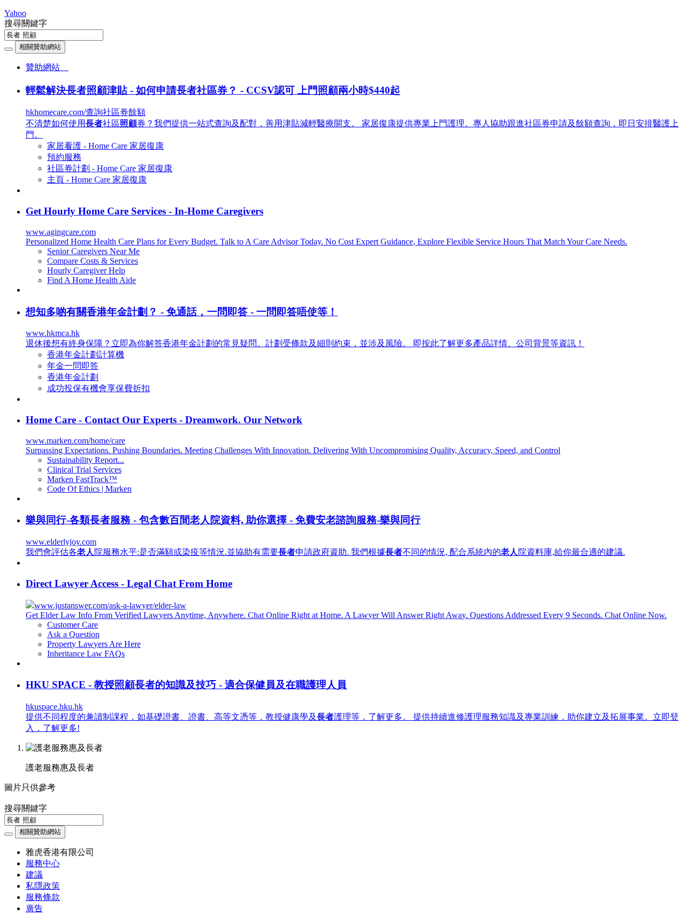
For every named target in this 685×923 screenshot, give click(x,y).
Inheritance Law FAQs (86, 653)
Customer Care (72, 624)
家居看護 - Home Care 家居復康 (105, 145)
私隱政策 (43, 885)
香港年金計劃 (72, 377)
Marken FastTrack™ (82, 479)
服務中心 (43, 863)
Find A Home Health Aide (91, 280)
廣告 (34, 908)
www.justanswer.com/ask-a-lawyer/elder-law (110, 605)
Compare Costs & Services (92, 260)
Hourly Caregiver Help (86, 270)
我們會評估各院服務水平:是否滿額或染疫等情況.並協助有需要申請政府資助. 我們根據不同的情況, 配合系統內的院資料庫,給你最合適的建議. (325, 551)
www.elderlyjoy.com (61, 541)
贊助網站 (47, 67)
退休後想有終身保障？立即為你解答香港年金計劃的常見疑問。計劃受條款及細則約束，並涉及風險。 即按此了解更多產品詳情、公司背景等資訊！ (305, 343)
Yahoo (15, 13)
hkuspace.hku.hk (54, 706)
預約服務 (64, 157)
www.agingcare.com (61, 232)
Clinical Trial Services (84, 469)
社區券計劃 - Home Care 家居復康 (109, 168)
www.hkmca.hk (53, 333)
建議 (34, 874)
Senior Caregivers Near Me (93, 251)
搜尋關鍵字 (25, 23)
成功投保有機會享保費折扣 (98, 388)
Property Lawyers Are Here (94, 644)
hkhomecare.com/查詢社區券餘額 (86, 112)
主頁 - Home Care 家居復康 (97, 179)
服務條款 (43, 897)
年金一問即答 (72, 365)
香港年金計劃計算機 (85, 354)
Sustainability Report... (85, 459)
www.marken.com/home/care (75, 440)
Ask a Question (73, 634)
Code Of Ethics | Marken (89, 488)
